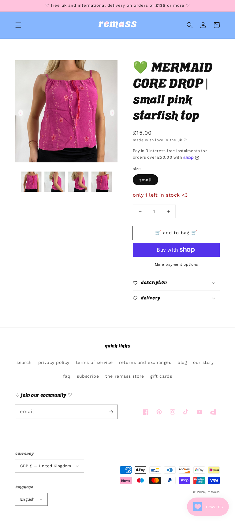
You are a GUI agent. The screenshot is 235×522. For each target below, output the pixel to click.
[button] (18, 25)
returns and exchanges (145, 362)
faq (67, 376)
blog (182, 362)
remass (213, 492)
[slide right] (112, 112)
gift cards (161, 376)
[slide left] (20, 112)
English (27, 499)
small (145, 179)
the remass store (124, 376)
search (24, 362)
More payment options (176, 264)
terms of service (94, 362)
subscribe (88, 376)
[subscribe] (111, 411)
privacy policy (53, 362)
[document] (66, 112)
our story (203, 362)
